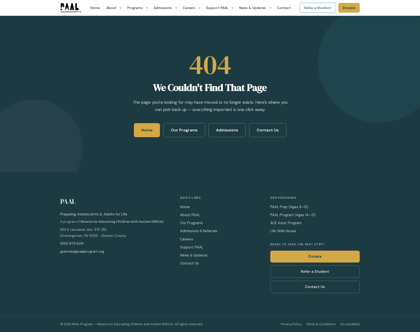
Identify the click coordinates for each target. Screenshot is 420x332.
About (111, 8)
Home (95, 8)
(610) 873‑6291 (72, 243)
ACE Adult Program (286, 223)
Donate (349, 8)
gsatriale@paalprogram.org (82, 251)
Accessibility (350, 324)
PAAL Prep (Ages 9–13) (289, 207)
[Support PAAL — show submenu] (232, 8)
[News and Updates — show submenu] (270, 8)
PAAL (68, 201)
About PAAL (190, 215)
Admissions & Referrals (198, 231)
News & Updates (252, 8)
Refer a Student (317, 8)
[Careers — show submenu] (199, 8)
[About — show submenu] (120, 8)
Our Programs (184, 130)
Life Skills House (283, 231)
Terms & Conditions (321, 324)
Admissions (163, 8)
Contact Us (268, 130)
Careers (189, 8)
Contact (284, 8)
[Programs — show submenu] (147, 8)
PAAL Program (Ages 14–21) (292, 215)
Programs (135, 8)
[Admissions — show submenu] (176, 8)
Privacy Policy (291, 324)
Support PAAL (217, 8)
